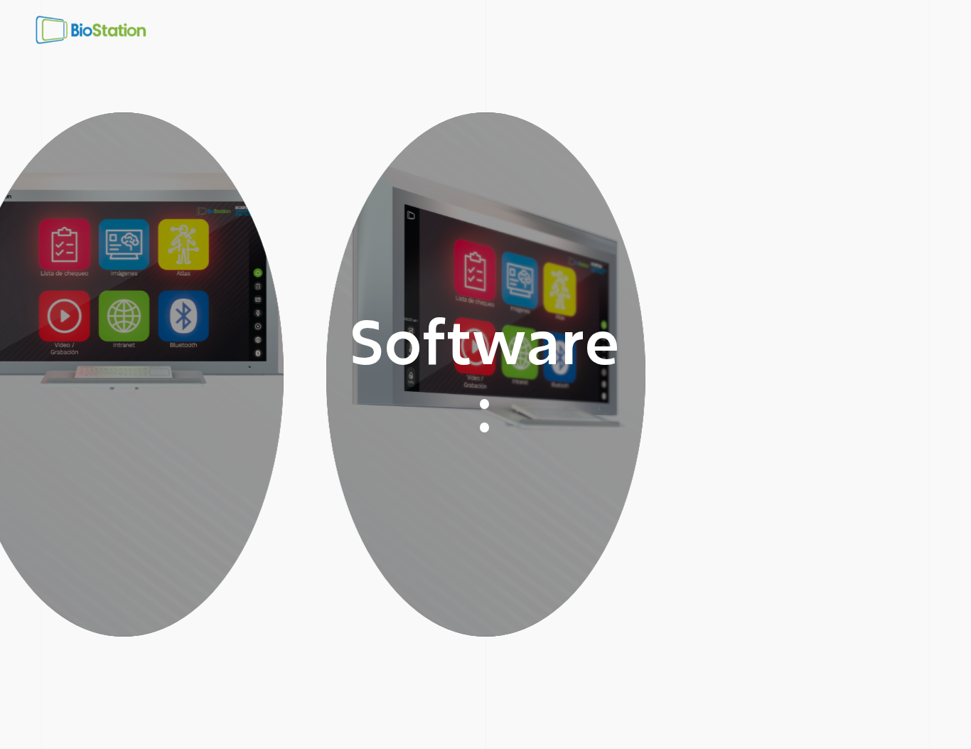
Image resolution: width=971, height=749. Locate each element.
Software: (485, 374)
